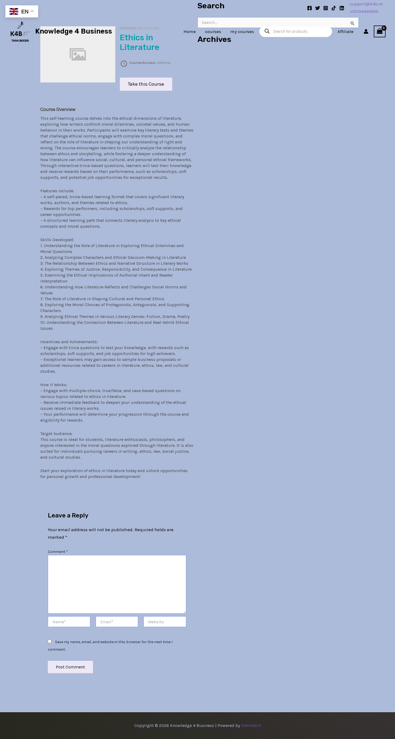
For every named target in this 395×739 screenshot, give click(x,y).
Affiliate (345, 31)
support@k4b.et (366, 3)
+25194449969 (364, 11)
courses (213, 31)
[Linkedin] (341, 8)
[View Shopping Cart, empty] (380, 31)
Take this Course (146, 84)
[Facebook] (309, 8)
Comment (58, 551)
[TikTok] (333, 8)
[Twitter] (317, 8)
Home (190, 31)
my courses (242, 31)
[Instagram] (325, 8)
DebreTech (251, 725)
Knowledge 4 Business (73, 31)
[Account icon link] (366, 31)
